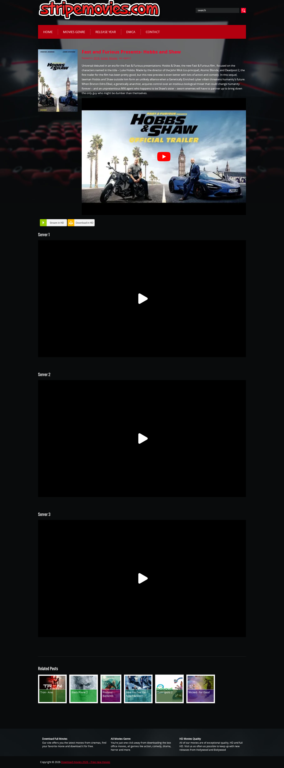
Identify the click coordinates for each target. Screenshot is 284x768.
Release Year (105, 32)
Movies (113, 58)
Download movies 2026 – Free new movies (85, 762)
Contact (153, 32)
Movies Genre (74, 32)
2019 (96, 58)
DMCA (130, 32)
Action (104, 58)
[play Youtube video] (164, 156)
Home (48, 32)
